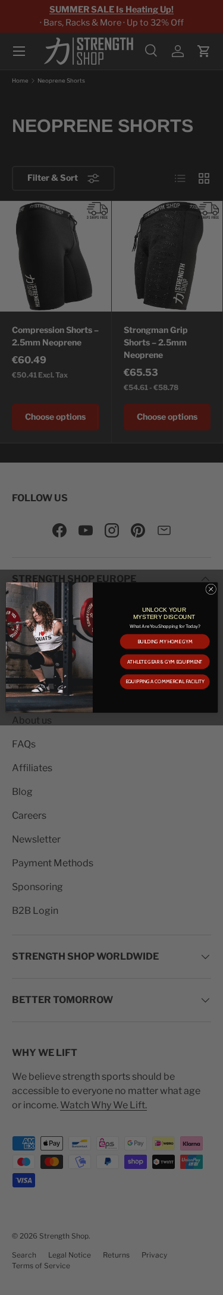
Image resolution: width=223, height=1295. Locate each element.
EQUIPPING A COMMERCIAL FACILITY (164, 681)
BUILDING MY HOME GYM (164, 642)
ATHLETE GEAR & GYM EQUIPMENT (164, 662)
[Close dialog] (210, 589)
